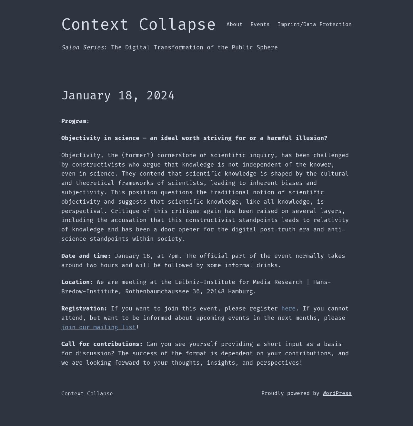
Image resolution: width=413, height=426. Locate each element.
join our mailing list (98, 327)
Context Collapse (138, 25)
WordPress (337, 393)
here (288, 308)
